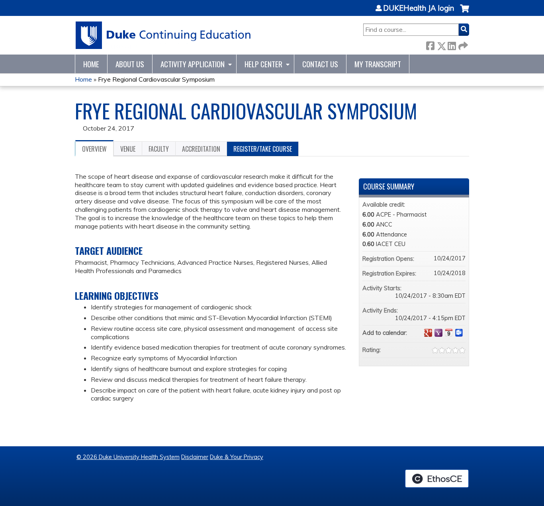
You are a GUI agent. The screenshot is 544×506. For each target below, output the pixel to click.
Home (91, 64)
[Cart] (464, 12)
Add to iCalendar (449, 332)
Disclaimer (194, 457)
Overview (94, 149)
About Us (129, 64)
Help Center (263, 64)
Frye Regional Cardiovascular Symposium (156, 79)
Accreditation (201, 149)
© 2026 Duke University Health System (128, 457)
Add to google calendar (428, 333)
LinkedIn (452, 44)
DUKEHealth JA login (418, 8)
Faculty (159, 149)
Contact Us (320, 64)
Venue (127, 149)
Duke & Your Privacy (236, 457)
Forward (462, 44)
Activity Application (192, 64)
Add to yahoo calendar (438, 333)
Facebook (430, 44)
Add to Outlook (459, 333)
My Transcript (377, 64)
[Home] (163, 35)
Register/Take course (262, 149)
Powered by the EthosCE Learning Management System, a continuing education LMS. (437, 478)
